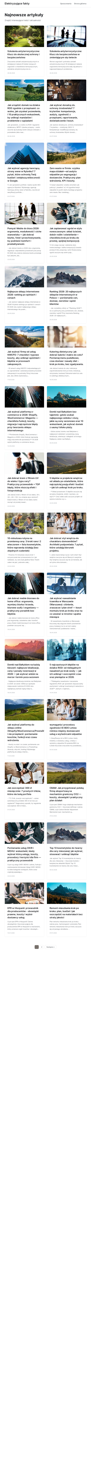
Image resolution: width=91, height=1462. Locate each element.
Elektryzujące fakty (17, 3)
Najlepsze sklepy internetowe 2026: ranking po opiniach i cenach (23, 294)
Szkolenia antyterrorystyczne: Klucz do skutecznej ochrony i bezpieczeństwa (23, 54)
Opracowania (65, 3)
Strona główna (80, 3)
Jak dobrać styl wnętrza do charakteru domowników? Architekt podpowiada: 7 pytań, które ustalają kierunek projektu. (66, 544)
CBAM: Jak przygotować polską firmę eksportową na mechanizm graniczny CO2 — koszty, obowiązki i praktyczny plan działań (67, 794)
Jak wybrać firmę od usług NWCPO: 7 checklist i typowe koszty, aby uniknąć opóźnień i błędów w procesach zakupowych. (23, 358)
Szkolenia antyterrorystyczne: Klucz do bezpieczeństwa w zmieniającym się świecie (66, 54)
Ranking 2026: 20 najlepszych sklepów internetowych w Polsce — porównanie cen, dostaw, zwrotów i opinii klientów (66, 297)
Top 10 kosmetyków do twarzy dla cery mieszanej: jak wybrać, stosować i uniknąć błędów (66, 851)
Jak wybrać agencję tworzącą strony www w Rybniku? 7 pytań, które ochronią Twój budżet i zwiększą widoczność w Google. (23, 174)
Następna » (50, 947)
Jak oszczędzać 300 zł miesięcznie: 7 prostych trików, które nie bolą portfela (24, 791)
